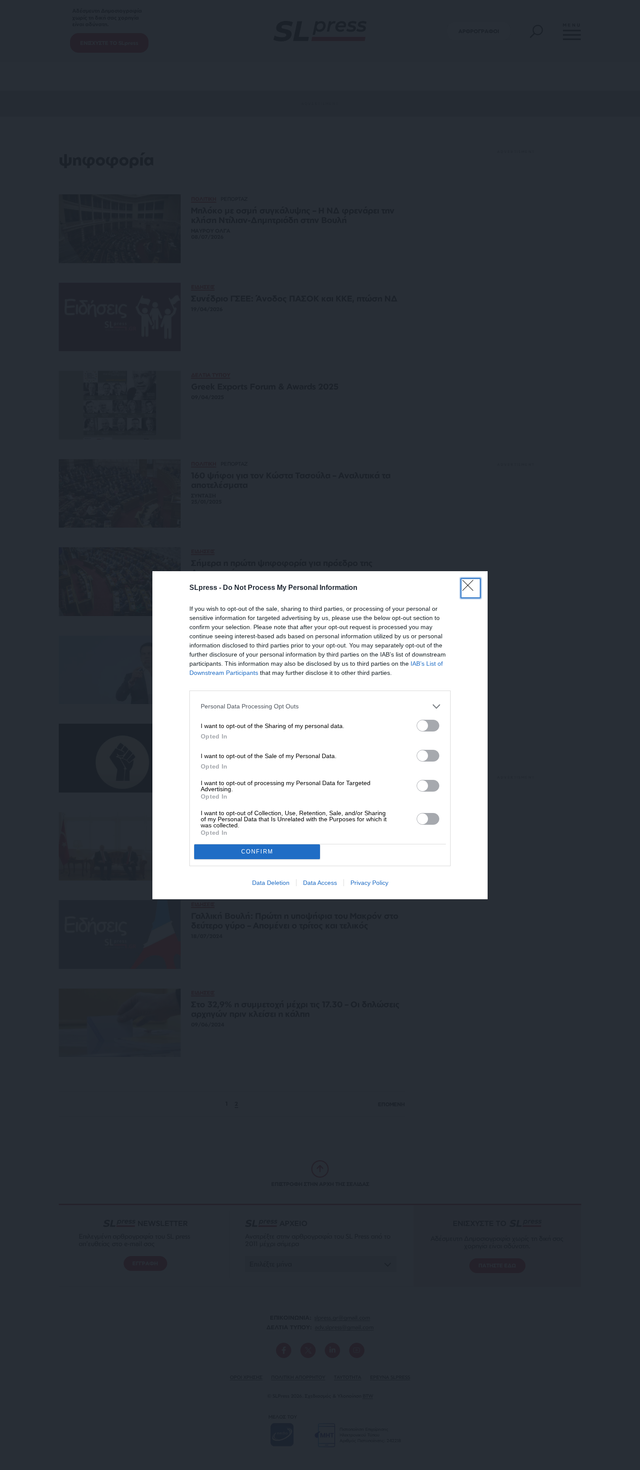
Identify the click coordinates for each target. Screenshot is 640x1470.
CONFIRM (257, 851)
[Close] (470, 588)
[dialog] (320, 735)
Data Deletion (271, 882)
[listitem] (320, 706)
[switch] (428, 726)
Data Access (320, 882)
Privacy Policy (369, 882)
